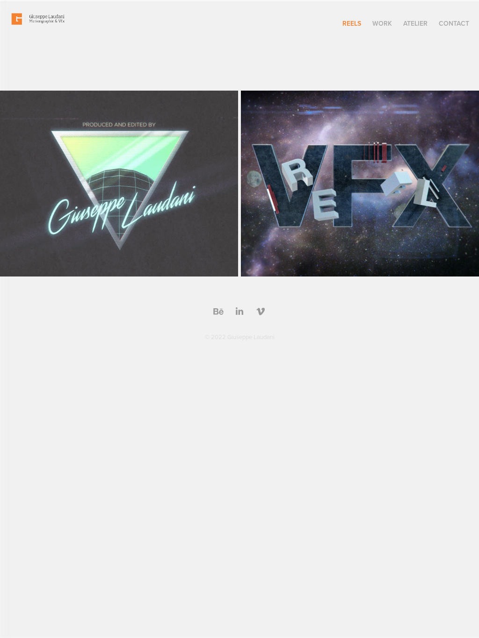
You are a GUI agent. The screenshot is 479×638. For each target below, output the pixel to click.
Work (382, 23)
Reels (351, 23)
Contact (454, 23)
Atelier (415, 23)
